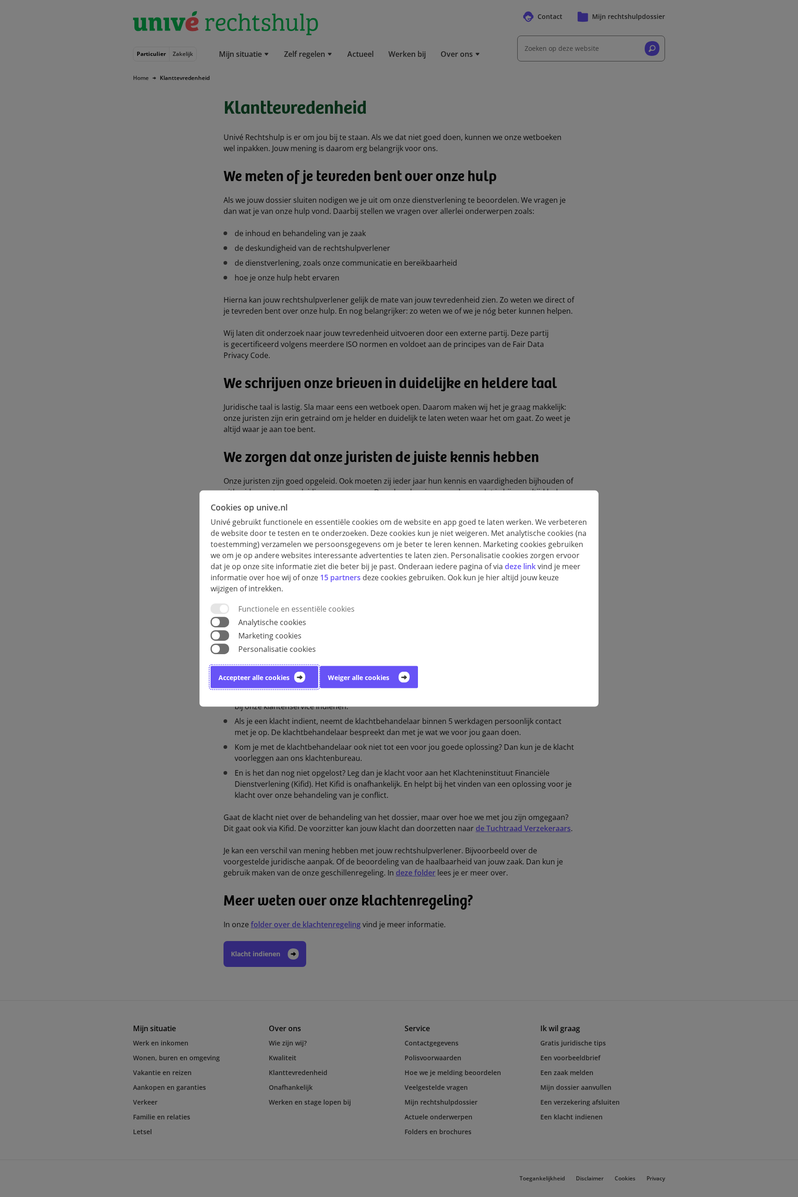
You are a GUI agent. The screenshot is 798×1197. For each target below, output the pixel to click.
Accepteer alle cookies (254, 677)
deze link (520, 566)
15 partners (340, 577)
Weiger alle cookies (358, 677)
